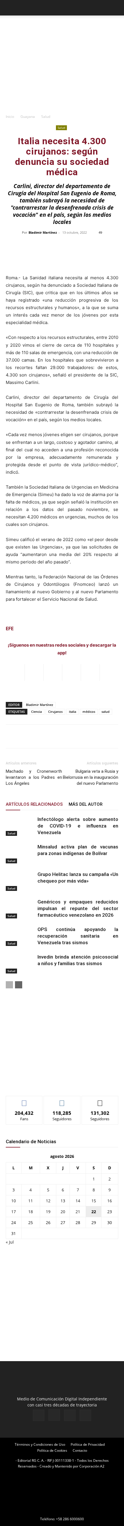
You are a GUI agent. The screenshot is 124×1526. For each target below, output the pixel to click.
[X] (70, 1415)
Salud (45, 116)
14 (78, 1200)
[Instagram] (54, 1415)
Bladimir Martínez (43, 232)
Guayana (27, 116)
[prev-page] (9, 984)
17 (13, 1211)
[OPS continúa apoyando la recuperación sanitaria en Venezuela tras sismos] (20, 936)
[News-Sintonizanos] (49, 1082)
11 (30, 1200)
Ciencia (36, 711)
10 (13, 1200)
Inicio (10, 116)
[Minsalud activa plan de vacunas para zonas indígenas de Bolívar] (20, 853)
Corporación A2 (91, 1466)
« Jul (10, 1242)
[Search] (116, 7)
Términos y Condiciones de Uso (40, 1444)
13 (63, 1200)
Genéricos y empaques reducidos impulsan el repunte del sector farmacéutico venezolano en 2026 (77, 908)
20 (63, 1211)
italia (72, 711)
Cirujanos (55, 711)
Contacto (80, 1450)
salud (106, 711)
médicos (88, 711)
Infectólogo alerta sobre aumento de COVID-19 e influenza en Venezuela (77, 825)
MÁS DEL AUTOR (85, 804)
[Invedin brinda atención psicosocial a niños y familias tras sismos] (20, 963)
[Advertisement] (62, 72)
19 (48, 1211)
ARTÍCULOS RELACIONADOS (34, 804)
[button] (10, 7)
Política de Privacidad (88, 1444)
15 (93, 1200)
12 (48, 1200)
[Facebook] (38, 1415)
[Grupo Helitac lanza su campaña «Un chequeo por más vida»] (20, 881)
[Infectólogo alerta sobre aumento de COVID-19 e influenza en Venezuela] (20, 826)
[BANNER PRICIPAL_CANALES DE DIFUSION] (62, 25)
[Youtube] (85, 1415)
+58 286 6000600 (70, 1519)
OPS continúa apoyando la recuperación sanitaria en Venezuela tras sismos (77, 935)
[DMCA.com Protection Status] (62, 1511)
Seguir (62, 1100)
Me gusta (24, 1100)
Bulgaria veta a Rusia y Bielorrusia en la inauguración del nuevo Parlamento (90, 777)
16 (109, 1200)
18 (30, 1211)
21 (78, 1211)
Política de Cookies (52, 1450)
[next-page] (18, 984)
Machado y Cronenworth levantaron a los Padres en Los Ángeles (34, 777)
